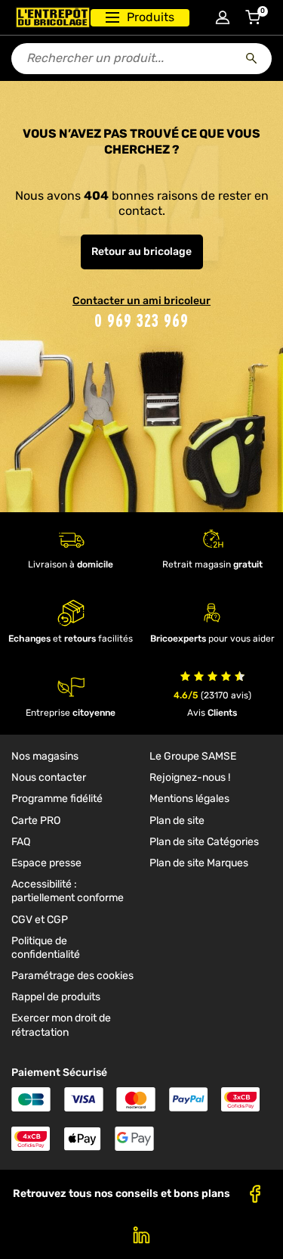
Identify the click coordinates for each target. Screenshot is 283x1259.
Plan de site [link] (177, 820)
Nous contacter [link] (48, 777)
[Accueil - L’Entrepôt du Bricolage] (53, 17)
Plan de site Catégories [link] (204, 841)
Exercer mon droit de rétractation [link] (61, 1025)
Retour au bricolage (141, 251)
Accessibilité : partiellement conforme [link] (67, 891)
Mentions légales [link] (189, 798)
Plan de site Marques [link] (198, 862)
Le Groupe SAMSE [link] (192, 756)
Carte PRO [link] (35, 820)
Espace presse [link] (46, 862)
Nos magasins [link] (44, 756)
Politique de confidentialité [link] (45, 947)
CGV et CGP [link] (39, 919)
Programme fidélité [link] (57, 798)
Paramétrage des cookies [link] (72, 975)
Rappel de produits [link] (55, 996)
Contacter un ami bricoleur (141, 300)
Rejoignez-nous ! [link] (189, 777)
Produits (150, 17)
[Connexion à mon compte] (223, 17)
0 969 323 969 (141, 320)
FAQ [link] (20, 841)
